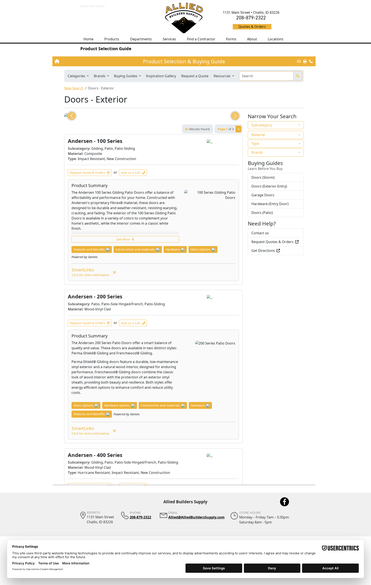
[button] (114, 39)
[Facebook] (284, 501)
